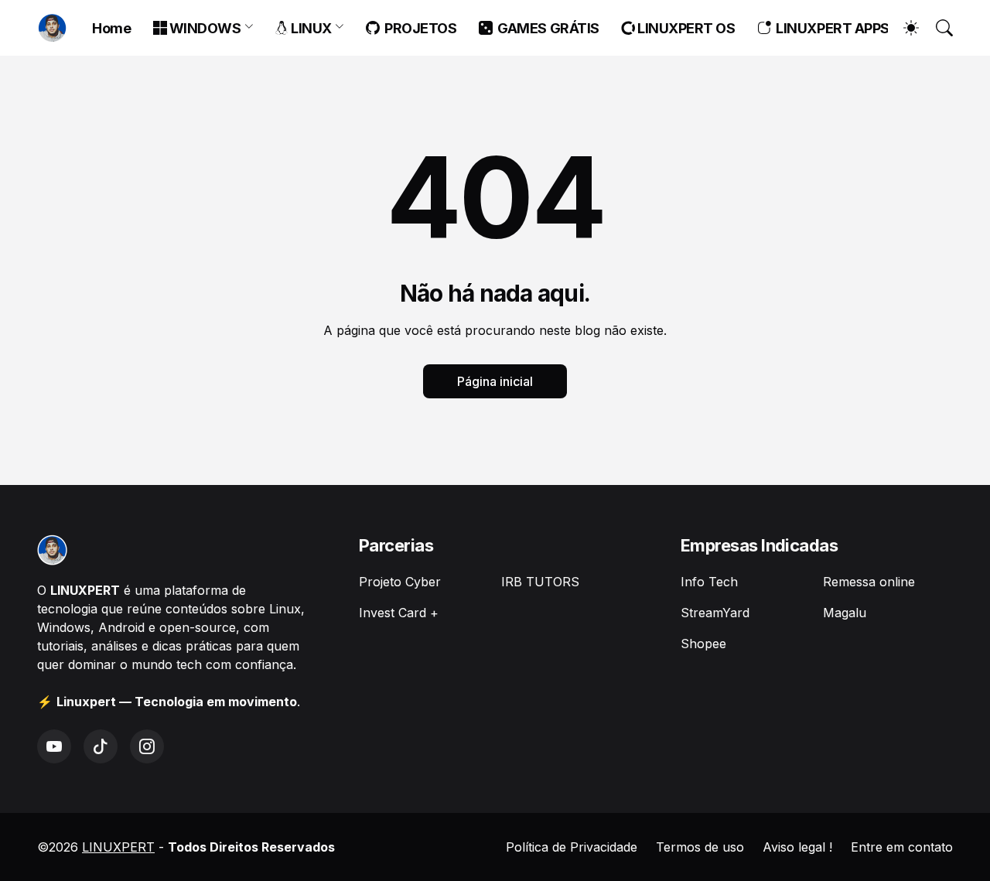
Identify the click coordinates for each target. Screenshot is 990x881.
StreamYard (715, 612)
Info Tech (709, 581)
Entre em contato (902, 847)
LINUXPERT (118, 847)
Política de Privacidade (571, 847)
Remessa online (869, 581)
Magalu (844, 612)
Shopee (703, 643)
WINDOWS (203, 28)
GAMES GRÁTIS (545, 28)
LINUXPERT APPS (829, 28)
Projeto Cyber (400, 581)
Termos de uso (700, 847)
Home (111, 28)
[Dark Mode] (903, 27)
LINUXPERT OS (684, 28)
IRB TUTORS (540, 581)
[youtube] (54, 746)
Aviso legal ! (797, 847)
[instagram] (147, 746)
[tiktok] (101, 746)
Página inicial (495, 381)
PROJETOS (418, 28)
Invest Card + (399, 612)
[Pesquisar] (937, 27)
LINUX (310, 28)
